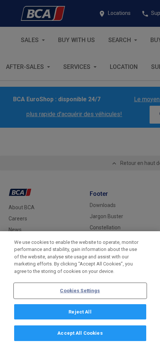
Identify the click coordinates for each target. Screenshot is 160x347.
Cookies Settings (80, 290)
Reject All (79, 312)
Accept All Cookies (79, 333)
